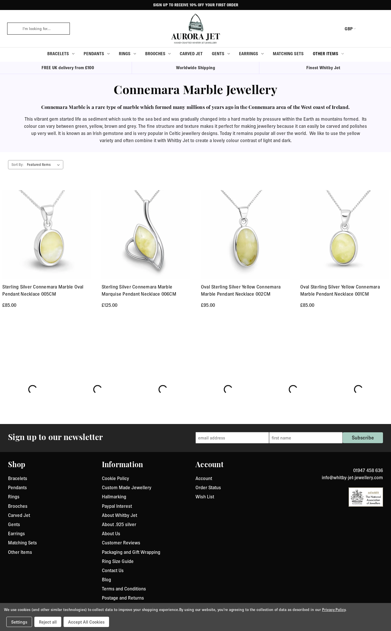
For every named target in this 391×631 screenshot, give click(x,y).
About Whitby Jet (119, 515)
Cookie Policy (115, 478)
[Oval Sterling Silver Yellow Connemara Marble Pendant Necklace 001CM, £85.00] (344, 234)
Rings (125, 53)
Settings (19, 621)
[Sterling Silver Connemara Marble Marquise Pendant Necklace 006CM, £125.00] (145, 234)
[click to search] (13, 29)
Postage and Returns (123, 597)
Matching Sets (288, 53)
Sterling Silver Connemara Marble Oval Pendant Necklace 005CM (42, 290)
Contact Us (113, 570)
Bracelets (58, 53)
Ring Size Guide (118, 561)
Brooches (155, 53)
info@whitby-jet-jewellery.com (352, 477)
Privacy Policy (333, 609)
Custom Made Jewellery (126, 487)
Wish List (205, 496)
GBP (349, 28)
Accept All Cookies (86, 621)
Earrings (248, 53)
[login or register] (366, 28)
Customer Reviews (121, 542)
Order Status (208, 487)
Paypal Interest (117, 506)
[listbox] (44, 164)
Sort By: (17, 164)
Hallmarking (114, 496)
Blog (106, 579)
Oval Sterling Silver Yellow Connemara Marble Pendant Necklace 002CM (241, 290)
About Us (111, 533)
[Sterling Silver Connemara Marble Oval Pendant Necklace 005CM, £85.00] (46, 234)
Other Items (325, 53)
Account (204, 478)
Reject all (48, 621)
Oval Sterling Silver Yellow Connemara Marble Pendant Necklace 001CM (340, 290)
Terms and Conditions (124, 588)
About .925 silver (119, 524)
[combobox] (44, 29)
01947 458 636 (368, 470)
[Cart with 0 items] (379, 28)
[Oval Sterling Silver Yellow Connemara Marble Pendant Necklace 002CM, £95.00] (245, 234)
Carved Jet (191, 53)
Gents (218, 53)
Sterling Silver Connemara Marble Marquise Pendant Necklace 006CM (139, 290)
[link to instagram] (381, 463)
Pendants (94, 53)
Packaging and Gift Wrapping (131, 552)
